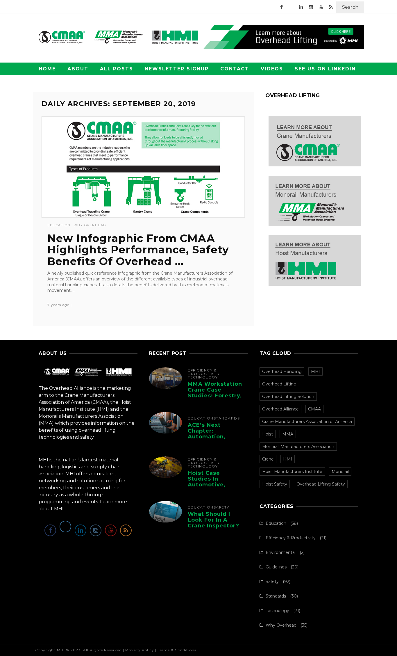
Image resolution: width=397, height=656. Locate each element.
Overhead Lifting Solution (288, 396)
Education (59, 225)
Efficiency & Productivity (204, 372)
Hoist (267, 434)
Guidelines (276, 567)
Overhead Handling (282, 371)
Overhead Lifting (279, 384)
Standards (227, 418)
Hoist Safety (274, 484)
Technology (203, 377)
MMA (287, 434)
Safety (221, 507)
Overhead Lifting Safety (320, 484)
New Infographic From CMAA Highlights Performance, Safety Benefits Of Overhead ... (138, 250)
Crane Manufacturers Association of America (307, 421)
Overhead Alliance (280, 409)
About (77, 69)
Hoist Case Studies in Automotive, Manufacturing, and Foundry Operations (211, 487)
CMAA (314, 409)
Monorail (340, 471)
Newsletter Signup (177, 69)
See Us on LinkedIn (325, 69)
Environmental (281, 552)
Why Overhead (90, 225)
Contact (234, 69)
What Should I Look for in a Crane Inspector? (213, 520)
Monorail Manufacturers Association (298, 446)
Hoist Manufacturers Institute (292, 471)
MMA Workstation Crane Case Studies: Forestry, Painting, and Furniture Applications (215, 398)
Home (47, 69)
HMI (287, 459)
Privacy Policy (139, 650)
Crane (268, 459)
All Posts (116, 69)
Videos (272, 69)
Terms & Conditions (177, 650)
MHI (315, 371)
